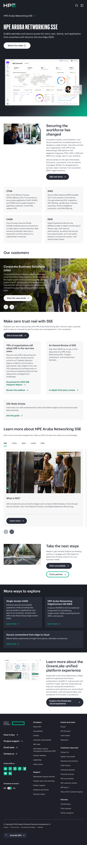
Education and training (69, 761)
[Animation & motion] (9, 788)
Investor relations (39, 755)
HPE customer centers (69, 783)
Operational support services (44, 777)
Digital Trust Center (68, 757)
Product (11, 741)
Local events (65, 735)
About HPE (37, 727)
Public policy (38, 764)
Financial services (67, 774)
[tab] (5, 443)
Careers (36, 735)
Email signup (65, 765)
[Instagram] (15, 768)
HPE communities (67, 779)
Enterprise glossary (68, 770)
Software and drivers (41, 790)
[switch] (8, 788)
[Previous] (6, 307)
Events (63, 727)
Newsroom (65, 740)
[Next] (12, 307)
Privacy (6, 827)
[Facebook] (24, 768)
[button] (76, 5)
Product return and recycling (43, 781)
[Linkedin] (5, 768)
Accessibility (38, 731)
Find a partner (66, 808)
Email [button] (9, 747)
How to (9, 734)
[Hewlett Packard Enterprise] (9, 5)
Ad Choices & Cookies (28, 827)
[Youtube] (5, 773)
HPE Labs (36, 744)
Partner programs (67, 813)
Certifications (66, 804)
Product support (39, 785)
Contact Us (65, 752)
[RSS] (10, 773)
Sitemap (40, 827)
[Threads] (20, 768)
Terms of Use (15, 827)
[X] (10, 768)
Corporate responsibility (42, 740)
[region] (43, 285)
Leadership (37, 760)
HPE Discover (65, 731)
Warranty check (39, 794)
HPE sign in (65, 787)
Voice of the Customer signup (72, 792)
